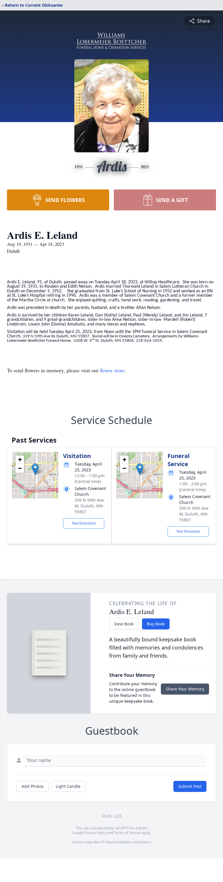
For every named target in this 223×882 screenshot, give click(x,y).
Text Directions (84, 523)
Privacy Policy (95, 832)
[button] (35, 469)
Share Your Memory (185, 689)
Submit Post (190, 786)
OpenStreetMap (118, 842)
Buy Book (156, 624)
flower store (112, 370)
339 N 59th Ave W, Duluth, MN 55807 (89, 505)
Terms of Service (127, 832)
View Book (124, 624)
